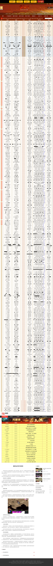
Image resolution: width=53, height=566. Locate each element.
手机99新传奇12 (5, 552)
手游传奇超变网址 (6, 555)
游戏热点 (11, 416)
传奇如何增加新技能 (39, 489)
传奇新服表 (24, 416)
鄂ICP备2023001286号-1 (38, 563)
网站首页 (4, 416)
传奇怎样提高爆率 (38, 487)
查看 (34, 552)
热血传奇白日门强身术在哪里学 (40, 491)
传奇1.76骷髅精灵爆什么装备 (40, 492)
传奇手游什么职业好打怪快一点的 (47, 469)
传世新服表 (38, 416)
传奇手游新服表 (31, 416)
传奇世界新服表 (44, 416)
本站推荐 (18, 416)
